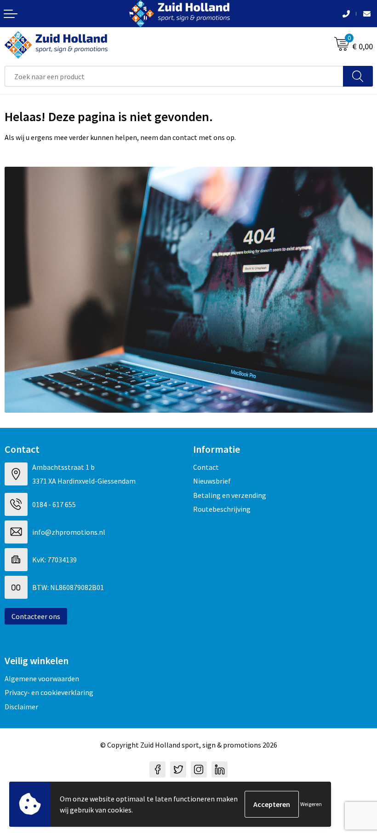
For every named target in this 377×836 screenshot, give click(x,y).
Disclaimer (21, 706)
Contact (206, 467)
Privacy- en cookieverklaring (49, 692)
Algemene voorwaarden (42, 678)
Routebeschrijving (222, 509)
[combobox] (174, 76)
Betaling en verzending (229, 495)
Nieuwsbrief (212, 480)
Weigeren (311, 804)
